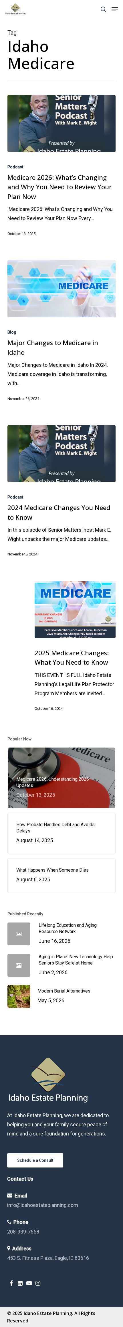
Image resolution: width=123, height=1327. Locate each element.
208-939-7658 (23, 1232)
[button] (115, 9)
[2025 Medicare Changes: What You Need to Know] (75, 609)
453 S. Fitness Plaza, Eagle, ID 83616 (48, 1258)
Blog (11, 332)
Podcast (15, 167)
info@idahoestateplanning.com (42, 1205)
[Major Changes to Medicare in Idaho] (61, 288)
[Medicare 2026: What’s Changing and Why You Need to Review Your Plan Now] (61, 123)
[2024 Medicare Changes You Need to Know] (61, 453)
